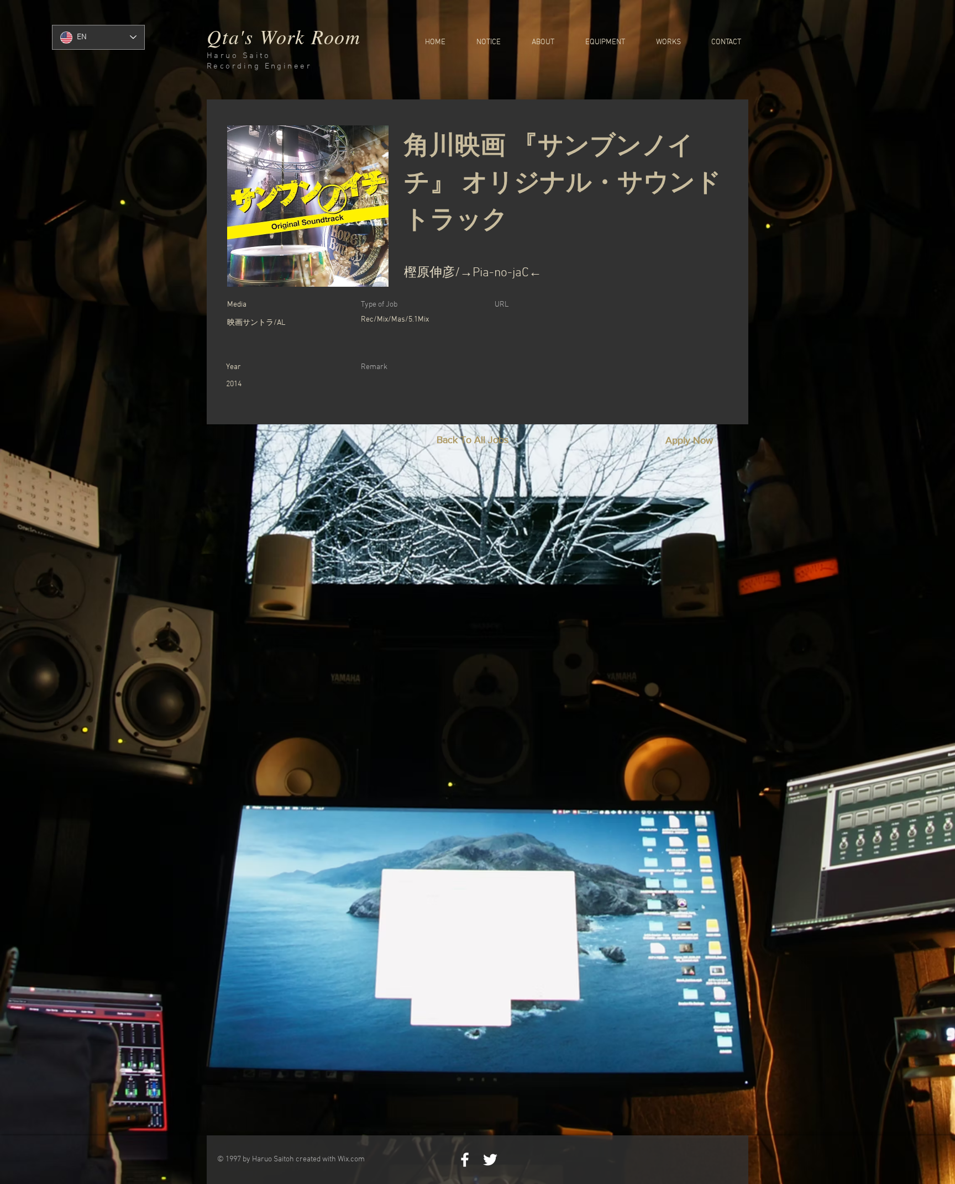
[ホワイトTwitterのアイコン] (490, 1159)
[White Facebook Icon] (464, 1159)
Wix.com (351, 1159)
